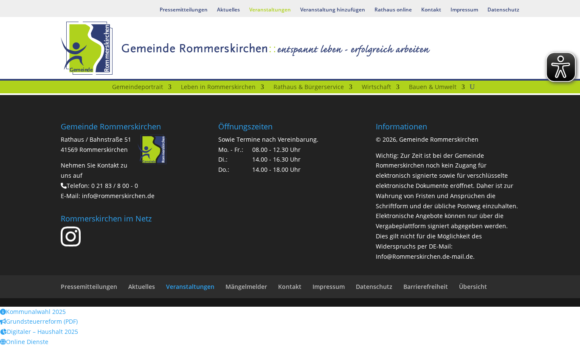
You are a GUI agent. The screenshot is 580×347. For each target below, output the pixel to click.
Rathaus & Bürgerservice (308, 87)
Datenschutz (503, 10)
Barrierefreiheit (425, 287)
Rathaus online (393, 10)
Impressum (464, 10)
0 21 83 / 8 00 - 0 (114, 186)
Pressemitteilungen (184, 10)
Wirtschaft (376, 87)
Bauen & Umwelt (432, 87)
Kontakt (431, 10)
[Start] (102, 88)
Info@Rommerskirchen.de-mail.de (424, 256)
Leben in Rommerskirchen (218, 87)
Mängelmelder (246, 287)
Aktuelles (228, 10)
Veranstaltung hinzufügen (332, 10)
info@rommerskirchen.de (118, 196)
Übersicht (473, 287)
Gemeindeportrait (137, 87)
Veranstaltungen (270, 10)
